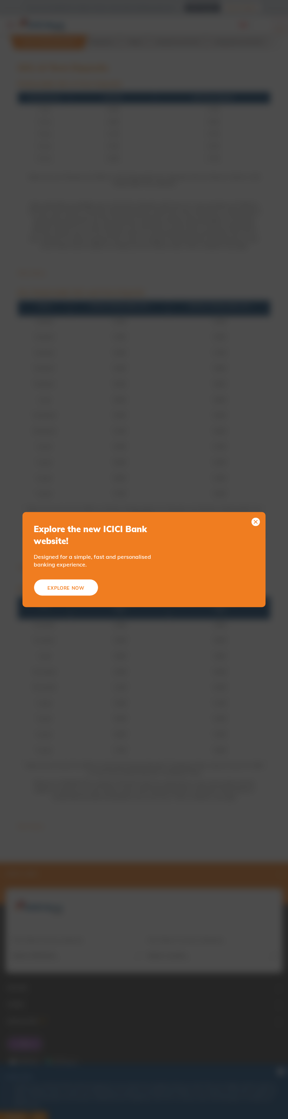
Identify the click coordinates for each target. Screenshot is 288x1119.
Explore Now (65, 587)
